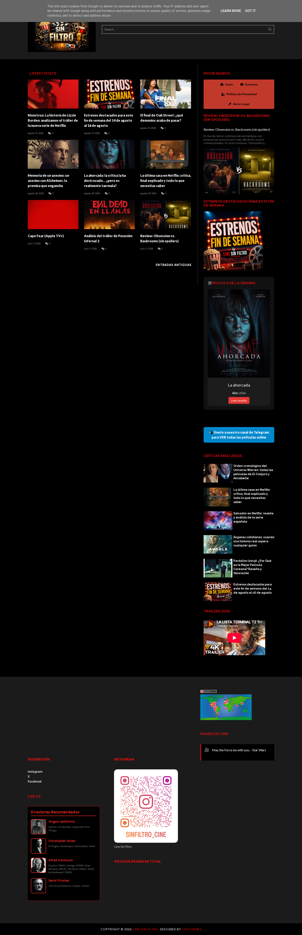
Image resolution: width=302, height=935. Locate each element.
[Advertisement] (65, 718)
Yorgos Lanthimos (61, 821)
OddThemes (192, 929)
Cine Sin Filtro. (146, 929)
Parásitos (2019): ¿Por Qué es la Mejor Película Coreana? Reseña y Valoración (252, 567)
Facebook (35, 781)
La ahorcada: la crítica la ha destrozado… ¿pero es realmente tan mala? (105, 180)
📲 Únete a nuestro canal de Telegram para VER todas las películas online (239, 434)
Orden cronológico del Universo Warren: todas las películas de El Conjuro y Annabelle (253, 472)
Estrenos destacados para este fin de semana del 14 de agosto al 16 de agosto (108, 120)
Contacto (251, 84)
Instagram (35, 771)
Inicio (229, 84)
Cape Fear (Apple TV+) (46, 236)
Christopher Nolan (61, 841)
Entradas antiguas (173, 265)
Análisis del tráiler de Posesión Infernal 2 (108, 238)
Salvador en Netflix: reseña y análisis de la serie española (253, 517)
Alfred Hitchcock (60, 860)
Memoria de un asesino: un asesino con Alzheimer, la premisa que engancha (48, 180)
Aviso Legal (241, 104)
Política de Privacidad (241, 94)
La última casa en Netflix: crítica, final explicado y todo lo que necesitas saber (165, 180)
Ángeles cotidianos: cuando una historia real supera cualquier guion (253, 541)
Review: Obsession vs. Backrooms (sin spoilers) (159, 238)
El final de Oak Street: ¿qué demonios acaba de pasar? (161, 117)
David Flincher (58, 880)
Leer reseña (239, 400)
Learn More (231, 11)
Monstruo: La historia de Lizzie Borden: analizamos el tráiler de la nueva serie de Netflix (53, 120)
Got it (250, 11)
